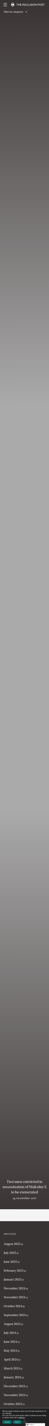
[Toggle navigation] (5, 4)
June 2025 (10, 1262)
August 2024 (12, 1324)
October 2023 (13, 1404)
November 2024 (14, 1297)
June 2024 (10, 1342)
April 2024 (11, 1359)
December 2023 (14, 1386)
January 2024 (12, 1377)
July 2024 (10, 1333)
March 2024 (12, 1368)
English (31, 1424)
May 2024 (10, 1350)
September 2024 (15, 1315)
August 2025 (12, 1244)
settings (22, 1418)
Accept (7, 1422)
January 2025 (12, 1279)
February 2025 (13, 1270)
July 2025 (10, 1253)
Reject (17, 1422)
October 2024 (13, 1306)
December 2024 (14, 1288)
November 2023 (14, 1395)
